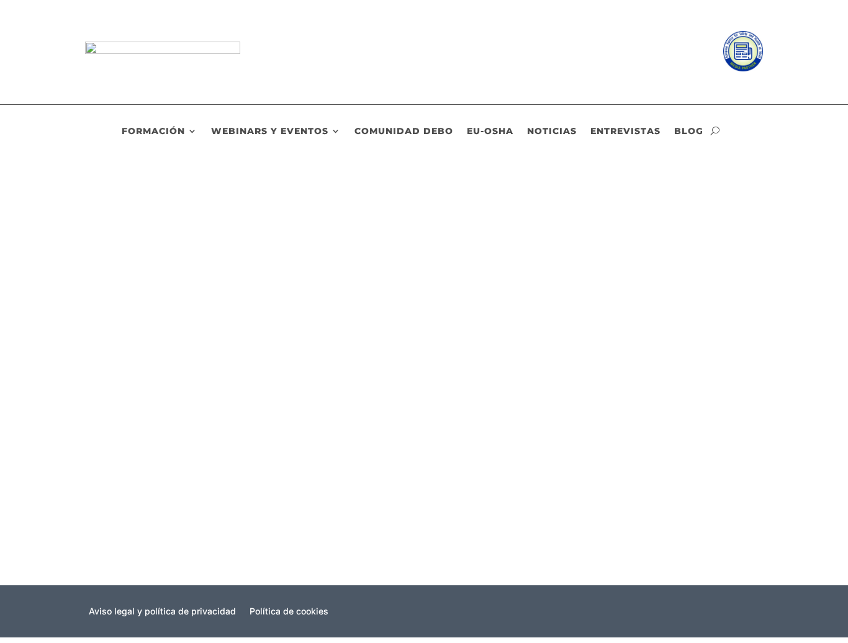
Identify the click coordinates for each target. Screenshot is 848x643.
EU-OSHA (490, 132)
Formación (153, 132)
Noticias (552, 132)
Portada (324, 260)
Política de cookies (289, 611)
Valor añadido (137, 354)
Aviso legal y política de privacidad (162, 611)
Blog (688, 132)
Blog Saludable (271, 260)
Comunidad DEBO (403, 132)
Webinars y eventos (269, 132)
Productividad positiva (157, 239)
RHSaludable (144, 260)
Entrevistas (625, 132)
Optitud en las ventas (154, 469)
